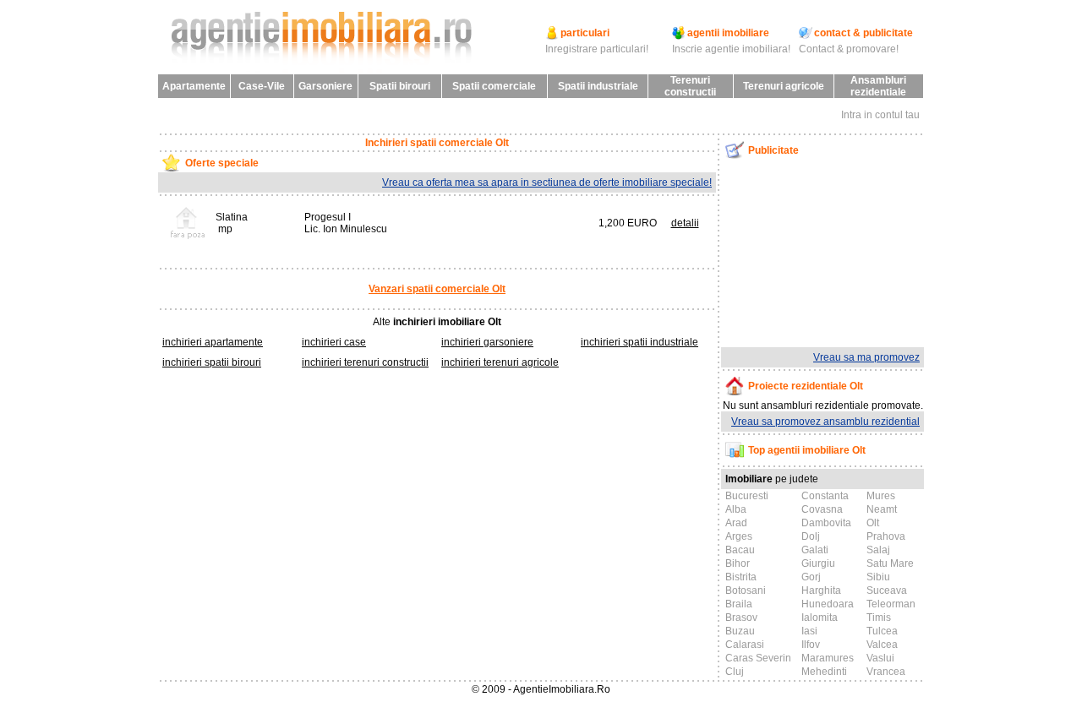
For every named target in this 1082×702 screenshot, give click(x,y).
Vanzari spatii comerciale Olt (437, 289)
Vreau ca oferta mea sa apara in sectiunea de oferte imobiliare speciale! (547, 182)
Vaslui (880, 658)
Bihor (737, 563)
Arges (738, 536)
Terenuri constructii (690, 86)
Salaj (878, 550)
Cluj (734, 672)
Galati (814, 550)
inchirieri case (334, 342)
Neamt (881, 509)
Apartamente (194, 86)
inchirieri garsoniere (487, 342)
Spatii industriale (598, 86)
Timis (878, 617)
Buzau (740, 631)
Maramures (827, 658)
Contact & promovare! (849, 49)
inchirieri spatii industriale (639, 342)
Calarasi (744, 644)
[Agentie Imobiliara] (326, 71)
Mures (880, 496)
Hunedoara (827, 604)
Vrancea (885, 672)
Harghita (821, 590)
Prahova (885, 536)
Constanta (825, 496)
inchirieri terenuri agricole (500, 362)
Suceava (886, 590)
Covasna (822, 509)
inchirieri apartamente (212, 342)
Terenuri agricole (783, 86)
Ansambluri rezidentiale (878, 86)
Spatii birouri (399, 86)
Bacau (740, 550)
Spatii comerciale (494, 86)
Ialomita (819, 617)
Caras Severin (758, 658)
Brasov (741, 617)
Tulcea (882, 631)
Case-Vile (261, 86)
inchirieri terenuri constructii (365, 362)
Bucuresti (746, 496)
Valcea (882, 644)
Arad (736, 523)
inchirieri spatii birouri (211, 362)
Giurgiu (818, 563)
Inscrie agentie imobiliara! (731, 49)
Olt (872, 523)
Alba (735, 509)
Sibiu (878, 577)
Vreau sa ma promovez (866, 357)
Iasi (809, 631)
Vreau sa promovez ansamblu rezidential (825, 421)
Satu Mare (890, 563)
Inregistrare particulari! (596, 49)
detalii (685, 223)
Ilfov (810, 644)
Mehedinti (824, 672)
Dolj (810, 536)
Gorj (811, 577)
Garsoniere (325, 86)
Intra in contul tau (880, 115)
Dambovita (826, 523)
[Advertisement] (808, 252)
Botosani (745, 590)
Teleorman (890, 604)
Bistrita (741, 577)
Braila (738, 604)
